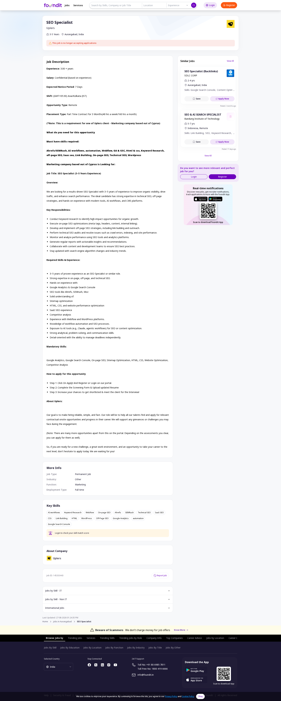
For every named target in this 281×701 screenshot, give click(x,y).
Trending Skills (107, 637)
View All (230, 61)
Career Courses (237, 637)
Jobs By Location (92, 647)
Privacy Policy (171, 696)
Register (230, 5)
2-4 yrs (191, 80)
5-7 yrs (191, 123)
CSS (50, 518)
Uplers (50, 28)
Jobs (67, 5)
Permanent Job (83, 474)
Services (78, 5)
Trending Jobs (75, 637)
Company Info (154, 637)
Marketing (80, 484)
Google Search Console (59, 524)
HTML (74, 518)
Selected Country (52, 658)
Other (78, 479)
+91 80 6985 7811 (155, 664)
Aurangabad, (71, 34)
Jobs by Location (215, 637)
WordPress (86, 518)
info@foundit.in (146, 674)
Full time (79, 489)
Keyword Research (72, 512)
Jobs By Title (155, 647)
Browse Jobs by (54, 637)
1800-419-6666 (160, 668)
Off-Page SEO (102, 518)
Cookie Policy (188, 696)
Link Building (61, 518)
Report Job (162, 575)
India (81, 34)
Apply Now (223, 98)
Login (212, 5)
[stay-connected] (89, 665)
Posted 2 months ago (228, 106)
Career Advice (194, 637)
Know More (179, 630)
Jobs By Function (114, 647)
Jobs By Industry (136, 647)
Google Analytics (121, 518)
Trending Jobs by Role (130, 637)
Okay (200, 696)
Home (45, 621)
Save (198, 98)
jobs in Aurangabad (62, 621)
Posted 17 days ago (229, 149)
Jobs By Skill (50, 647)
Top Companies (174, 637)
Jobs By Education (70, 647)
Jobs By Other (173, 647)
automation (138, 518)
